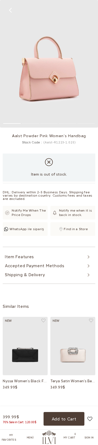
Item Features (19, 257)
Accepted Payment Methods (35, 266)
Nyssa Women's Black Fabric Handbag (25, 381)
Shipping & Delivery (25, 275)
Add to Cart (64, 419)
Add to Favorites (43, 320)
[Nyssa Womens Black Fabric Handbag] (25, 345)
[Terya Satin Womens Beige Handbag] (72, 345)
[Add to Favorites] (89, 418)
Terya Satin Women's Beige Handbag (72, 381)
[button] (12, 123)
